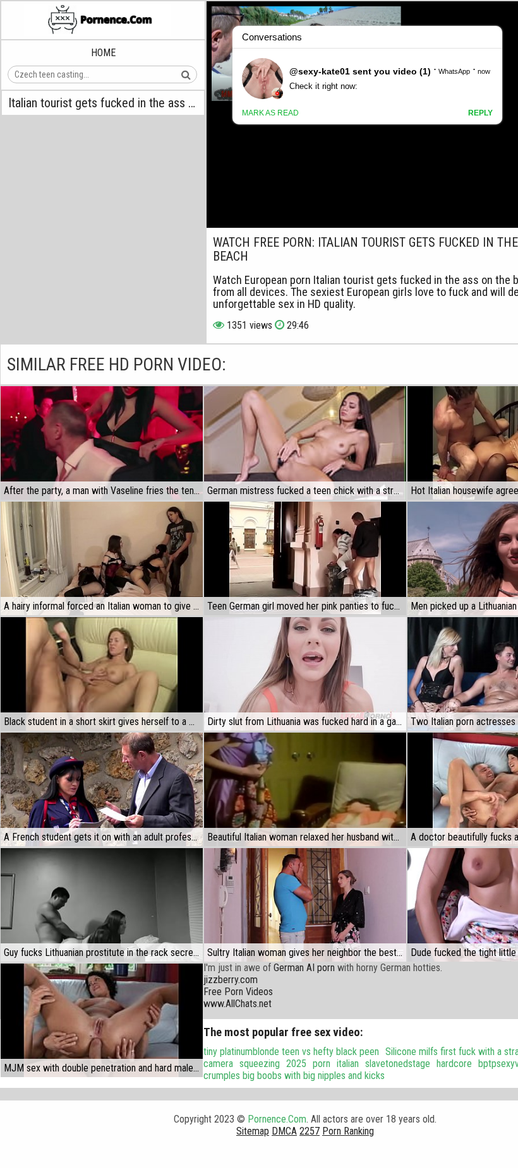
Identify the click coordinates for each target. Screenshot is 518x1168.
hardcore (454, 1064)
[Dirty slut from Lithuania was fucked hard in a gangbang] (305, 674)
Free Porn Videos (238, 992)
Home (103, 53)
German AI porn (304, 968)
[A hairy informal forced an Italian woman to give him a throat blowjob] (102, 558)
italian (348, 1064)
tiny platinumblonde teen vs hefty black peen (291, 1052)
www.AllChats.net (237, 1004)
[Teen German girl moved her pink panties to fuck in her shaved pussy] (305, 558)
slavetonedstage (397, 1064)
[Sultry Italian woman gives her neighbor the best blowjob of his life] (305, 905)
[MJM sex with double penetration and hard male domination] (102, 1020)
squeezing (259, 1064)
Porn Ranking (348, 1131)
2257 (309, 1131)
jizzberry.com (230, 980)
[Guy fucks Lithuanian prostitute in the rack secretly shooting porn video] (102, 905)
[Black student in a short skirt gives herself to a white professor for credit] (102, 674)
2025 (296, 1064)
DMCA (284, 1131)
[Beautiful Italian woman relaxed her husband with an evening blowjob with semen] (305, 789)
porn (321, 1064)
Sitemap (252, 1131)
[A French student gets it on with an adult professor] (102, 789)
